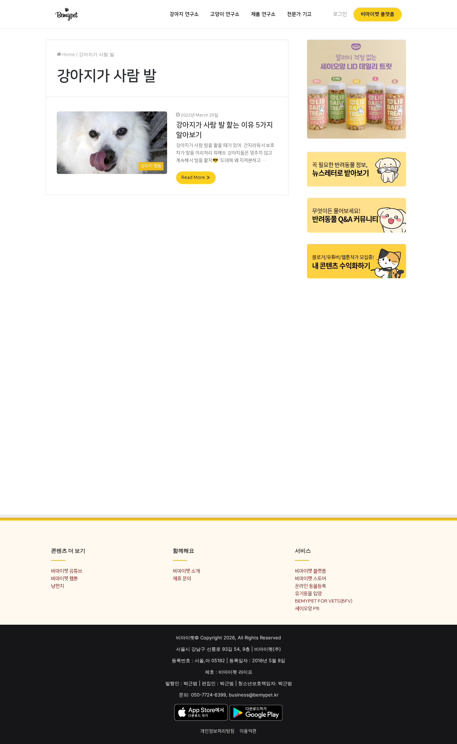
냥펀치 (57, 586)
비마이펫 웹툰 (64, 578)
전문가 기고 (299, 14)
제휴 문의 (182, 578)
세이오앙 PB (307, 608)
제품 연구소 (263, 14)
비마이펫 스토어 (310, 578)
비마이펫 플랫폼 (378, 14)
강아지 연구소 (184, 14)
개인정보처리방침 (217, 731)
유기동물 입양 (308, 593)
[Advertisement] (356, 392)
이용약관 (248, 731)
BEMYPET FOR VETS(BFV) (323, 601)
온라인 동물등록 (310, 586)
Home (68, 54)
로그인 (340, 14)
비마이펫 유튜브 (66, 571)
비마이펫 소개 (186, 571)
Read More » (195, 177)
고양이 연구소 (225, 14)
